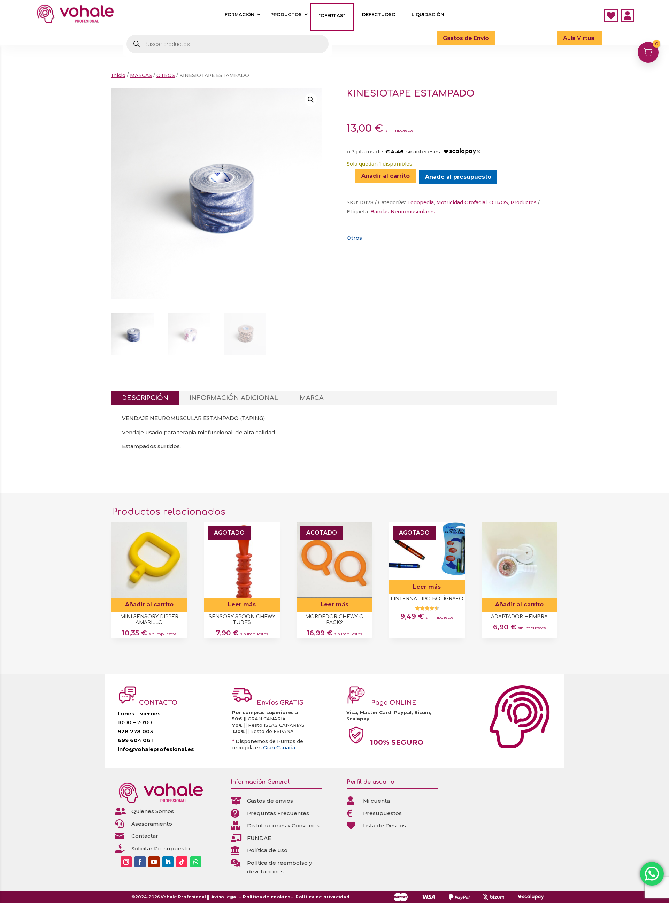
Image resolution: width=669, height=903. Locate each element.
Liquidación (428, 14)
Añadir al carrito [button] (149, 604)
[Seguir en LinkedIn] (168, 861)
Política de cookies (266, 897)
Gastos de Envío (466, 38)
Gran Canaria (279, 747)
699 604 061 (135, 740)
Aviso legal (224, 897)
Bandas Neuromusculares (402, 211)
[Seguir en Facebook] (140, 861)
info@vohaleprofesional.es (156, 749)
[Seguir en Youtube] (154, 861)
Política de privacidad (322, 897)
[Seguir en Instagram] (126, 861)
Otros (354, 238)
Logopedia (420, 202)
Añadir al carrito (385, 176)
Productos (286, 14)
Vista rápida (179, 530)
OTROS (165, 75)
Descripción (145, 398)
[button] (311, 99)
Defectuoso (378, 14)
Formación (239, 14)
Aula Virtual (579, 38)
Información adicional (234, 398)
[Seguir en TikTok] (181, 861)
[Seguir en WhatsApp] (195, 861)
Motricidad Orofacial (461, 202)
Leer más (242, 604)
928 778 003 (135, 731)
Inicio (118, 75)
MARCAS (141, 75)
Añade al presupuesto (458, 177)
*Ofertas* (332, 15)
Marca (312, 398)
